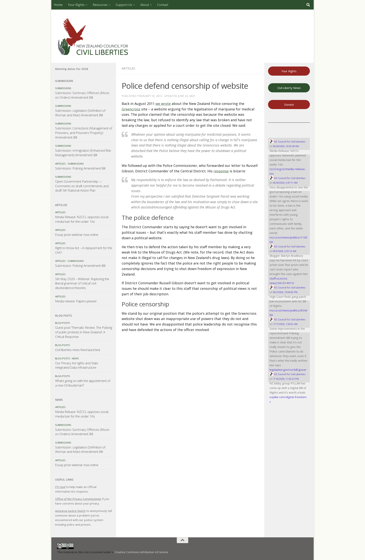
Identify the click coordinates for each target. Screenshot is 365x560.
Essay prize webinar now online (76, 234)
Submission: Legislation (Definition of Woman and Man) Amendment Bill (80, 112)
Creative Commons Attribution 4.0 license (141, 552)
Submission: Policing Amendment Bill (80, 168)
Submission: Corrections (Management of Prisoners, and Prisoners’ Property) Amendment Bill (83, 132)
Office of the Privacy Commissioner (78, 499)
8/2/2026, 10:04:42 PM (285, 292)
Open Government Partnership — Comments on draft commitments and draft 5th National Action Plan (82, 185)
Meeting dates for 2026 (71, 69)
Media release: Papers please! (75, 301)
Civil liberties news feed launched (77, 350)
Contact (162, 5)
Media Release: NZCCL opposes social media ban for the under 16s (81, 219)
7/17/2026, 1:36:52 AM (285, 324)
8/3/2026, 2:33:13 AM (284, 251)
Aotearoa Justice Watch (70, 511)
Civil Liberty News (289, 88)
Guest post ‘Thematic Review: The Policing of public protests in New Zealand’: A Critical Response (83, 332)
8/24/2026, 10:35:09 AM (286, 146)
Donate (289, 104)
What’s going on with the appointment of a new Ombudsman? (82, 383)
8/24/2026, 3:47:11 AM (285, 182)
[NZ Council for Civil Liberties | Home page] (93, 36)
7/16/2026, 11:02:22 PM (286, 378)
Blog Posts (62, 323)
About (144, 5)
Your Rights (76, 5)
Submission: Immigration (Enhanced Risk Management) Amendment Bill (83, 152)
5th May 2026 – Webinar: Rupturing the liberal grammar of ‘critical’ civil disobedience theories (82, 283)
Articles (128, 68)
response (221, 171)
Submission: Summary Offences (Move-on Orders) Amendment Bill (82, 95)
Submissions (63, 88)
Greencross (131, 109)
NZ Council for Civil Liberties (289, 141)
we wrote (163, 103)
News (75, 358)
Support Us (124, 5)
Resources (100, 5)
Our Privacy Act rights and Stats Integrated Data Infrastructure (76, 365)
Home (58, 5)
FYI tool (60, 487)
